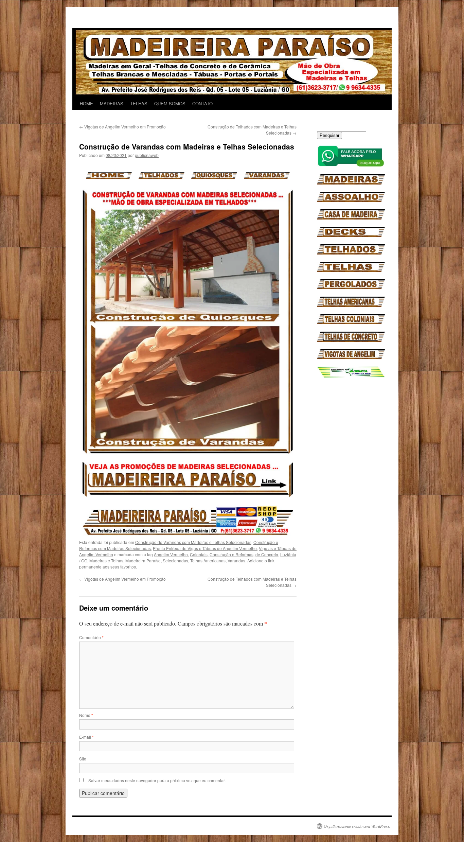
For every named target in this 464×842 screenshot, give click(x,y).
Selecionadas (175, 560)
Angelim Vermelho (171, 554)
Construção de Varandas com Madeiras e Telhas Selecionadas (193, 542)
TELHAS (138, 103)
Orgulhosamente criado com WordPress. (357, 826)
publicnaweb (147, 155)
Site (82, 758)
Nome (86, 715)
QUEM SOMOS (169, 103)
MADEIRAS (111, 103)
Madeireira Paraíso (143, 560)
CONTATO (202, 103)
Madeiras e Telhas (106, 560)
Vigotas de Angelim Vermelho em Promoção (122, 126)
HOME (86, 103)
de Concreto (266, 554)
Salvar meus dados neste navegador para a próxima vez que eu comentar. (157, 780)
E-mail (86, 737)
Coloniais (199, 554)
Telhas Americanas (208, 560)
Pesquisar (329, 135)
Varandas (236, 560)
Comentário (91, 637)
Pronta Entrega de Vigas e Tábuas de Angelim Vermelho (205, 548)
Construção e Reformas (231, 554)
